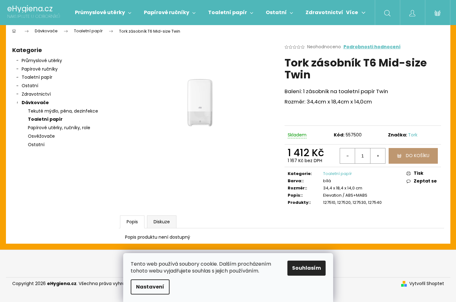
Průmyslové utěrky (42, 60)
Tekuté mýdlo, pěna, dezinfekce (63, 111)
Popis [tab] (132, 222)
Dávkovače (35, 102)
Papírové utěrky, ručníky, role (59, 128)
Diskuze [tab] (162, 222)
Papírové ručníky (40, 69)
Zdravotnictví (36, 94)
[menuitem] (103, 12)
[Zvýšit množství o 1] (377, 155)
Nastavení (150, 286)
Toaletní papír (37, 77)
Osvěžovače (41, 136)
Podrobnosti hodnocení (372, 47)
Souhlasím (306, 268)
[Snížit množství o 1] (347, 155)
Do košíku (417, 155)
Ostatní (30, 85)
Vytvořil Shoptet (426, 284)
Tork (412, 135)
